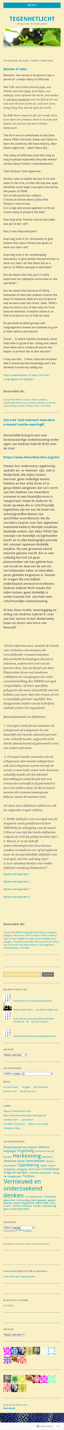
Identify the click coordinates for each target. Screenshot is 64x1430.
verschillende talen (34, 1196)
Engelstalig (26, 1151)
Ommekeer (10, 1165)
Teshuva (28, 1176)
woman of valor (17, 406)
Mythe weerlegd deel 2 (16, 881)
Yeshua (29, 406)
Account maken (10, 1087)
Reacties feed (10, 1091)
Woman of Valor (15, 69)
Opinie (43, 1165)
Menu (32, 5)
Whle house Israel (43, 942)
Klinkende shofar (14, 1161)
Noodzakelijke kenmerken (41, 1018)
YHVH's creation (23, 400)
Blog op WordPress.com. (15, 1405)
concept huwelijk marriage (21, 939)
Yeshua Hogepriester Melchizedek (30, 1203)
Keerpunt (47, 1156)
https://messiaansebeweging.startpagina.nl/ (24, 1115)
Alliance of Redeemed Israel (17, 1111)
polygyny (7, 942)
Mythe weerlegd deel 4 (16, 896)
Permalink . (46, 406)
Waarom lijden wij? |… (24, 1009)
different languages (25, 932)
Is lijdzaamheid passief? (40, 1001)
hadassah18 (19, 1001)
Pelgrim (51, 1165)
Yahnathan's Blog (11, 1128)
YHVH (36, 406)
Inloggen (26, 1087)
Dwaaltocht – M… (22, 1021)
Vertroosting (23, 1200)
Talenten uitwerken (40, 1172)
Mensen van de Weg (38, 1124)
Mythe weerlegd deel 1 (16, 874)
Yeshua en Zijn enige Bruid (42, 945)
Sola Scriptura (41, 1021)
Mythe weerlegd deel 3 (16, 889)
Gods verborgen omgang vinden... (20, 1276)
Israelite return (10, 1119)
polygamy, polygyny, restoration (23, 1169)
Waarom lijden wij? (48, 1009)
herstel (12, 403)
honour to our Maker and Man (30, 403)
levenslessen (40, 932)
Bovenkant (9, 1408)
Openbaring (28, 1165)
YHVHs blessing (10, 948)
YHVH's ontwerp (39, 400)
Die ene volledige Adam (45, 939)
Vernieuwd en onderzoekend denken (22, 1188)
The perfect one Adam (23, 942)
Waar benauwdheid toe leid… (43, 1036)
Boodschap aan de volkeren (20, 1147)
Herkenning (27, 1156)
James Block (27, 1119)
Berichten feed (41, 1087)
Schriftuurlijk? (51, 1169)
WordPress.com (27, 1091)
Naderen (50, 1161)
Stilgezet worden (16, 1172)
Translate (27, 1231)
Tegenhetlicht (32, 19)
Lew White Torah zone (14, 1124)
